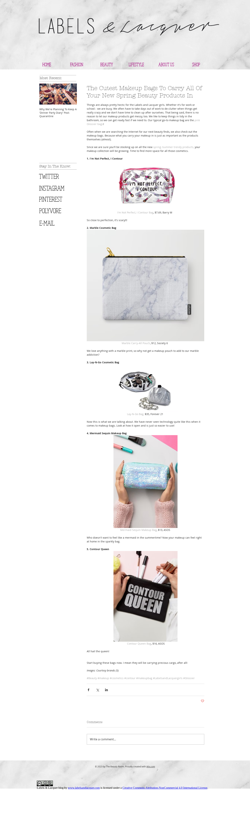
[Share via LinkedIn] (106, 690)
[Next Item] (71, 94)
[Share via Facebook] (88, 690)
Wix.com (150, 766)
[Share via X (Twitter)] (97, 690)
